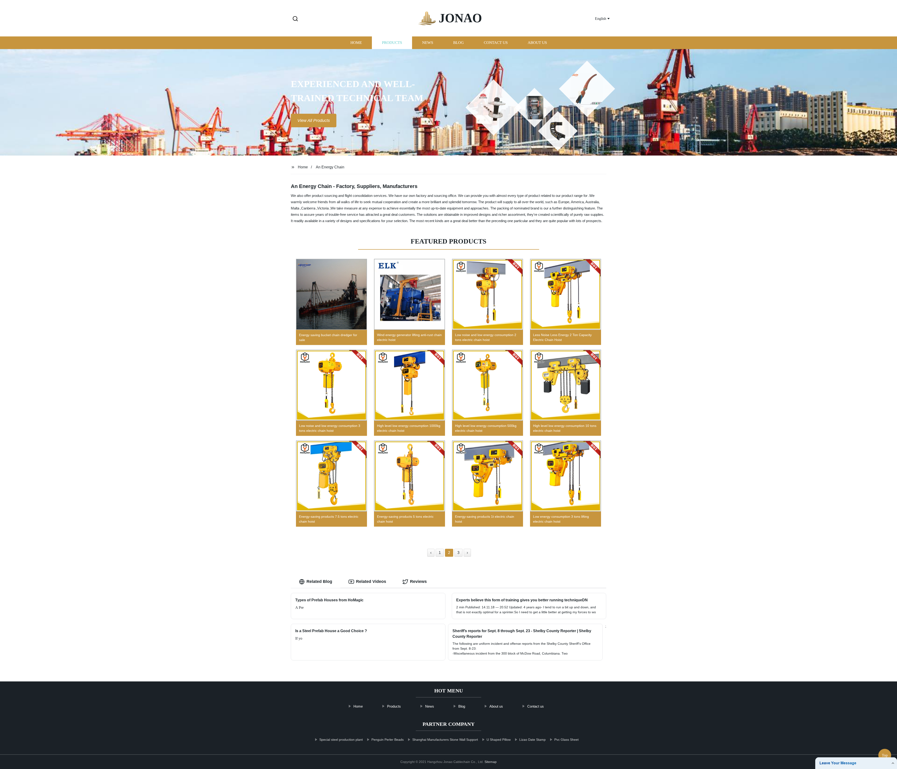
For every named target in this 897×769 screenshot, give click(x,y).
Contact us (496, 42)
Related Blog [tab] (319, 581)
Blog (458, 42)
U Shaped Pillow (499, 739)
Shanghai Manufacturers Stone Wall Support (445, 739)
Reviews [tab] (418, 581)
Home (356, 42)
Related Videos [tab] (371, 581)
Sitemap (490, 762)
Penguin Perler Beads (387, 739)
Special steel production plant (341, 739)
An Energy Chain (330, 167)
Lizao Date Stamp (532, 739)
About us (537, 42)
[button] (295, 19)
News (427, 42)
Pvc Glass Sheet (566, 739)
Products (392, 42)
